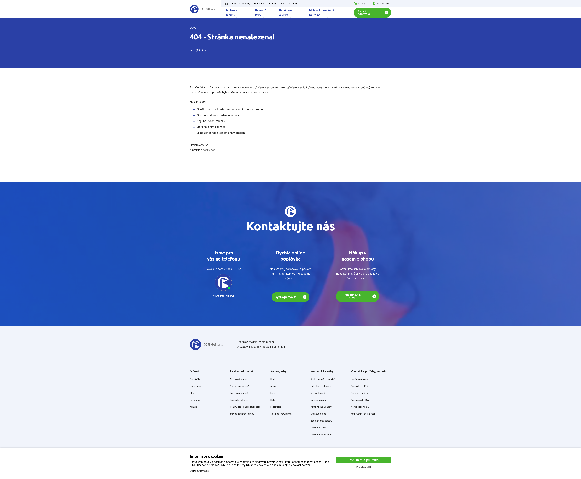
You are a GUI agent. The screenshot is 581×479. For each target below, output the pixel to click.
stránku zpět (217, 126)
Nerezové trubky (359, 393)
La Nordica (275, 406)
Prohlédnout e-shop (352, 296)
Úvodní (226, 4)
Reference (259, 3)
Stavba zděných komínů (242, 413)
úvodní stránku (216, 121)
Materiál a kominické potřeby (322, 12)
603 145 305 (383, 3)
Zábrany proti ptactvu (321, 420)
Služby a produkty (241, 3)
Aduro (273, 386)
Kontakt (293, 3)
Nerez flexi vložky (360, 406)
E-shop (362, 3)
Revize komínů (318, 393)
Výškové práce (318, 413)
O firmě (272, 3)
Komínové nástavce (360, 379)
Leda (272, 393)
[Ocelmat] (202, 9)
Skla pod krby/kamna (281, 413)
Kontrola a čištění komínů (323, 379)
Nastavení (363, 466)
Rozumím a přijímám (364, 460)
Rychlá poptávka (364, 12)
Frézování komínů (239, 393)
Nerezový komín (238, 379)
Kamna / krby (260, 12)
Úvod (193, 27)
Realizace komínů (231, 12)
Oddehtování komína (321, 386)
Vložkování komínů (239, 386)
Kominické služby (286, 12)
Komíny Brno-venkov (321, 406)
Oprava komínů (318, 400)
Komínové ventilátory (321, 434)
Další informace (199, 470)
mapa (281, 346)
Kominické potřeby (360, 386)
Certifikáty (195, 379)
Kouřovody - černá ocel (363, 413)
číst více (201, 50)
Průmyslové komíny (239, 400)
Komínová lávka (318, 427)
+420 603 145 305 (223, 295)
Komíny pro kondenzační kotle (245, 406)
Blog (283, 3)
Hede (273, 379)
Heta (272, 400)
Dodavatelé (196, 386)
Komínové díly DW (360, 400)
